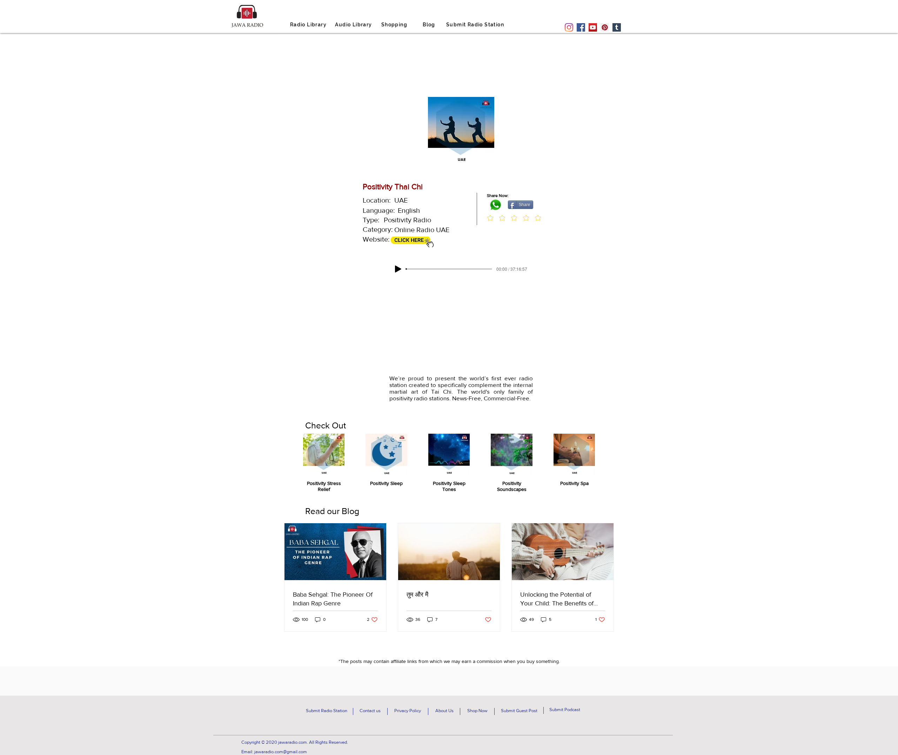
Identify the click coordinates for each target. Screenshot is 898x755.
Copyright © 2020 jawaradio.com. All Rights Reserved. (294, 742)
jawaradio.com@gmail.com (280, 751)
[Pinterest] (605, 27)
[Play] (398, 269)
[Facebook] (581, 27)
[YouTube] (593, 27)
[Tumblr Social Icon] (616, 27)
